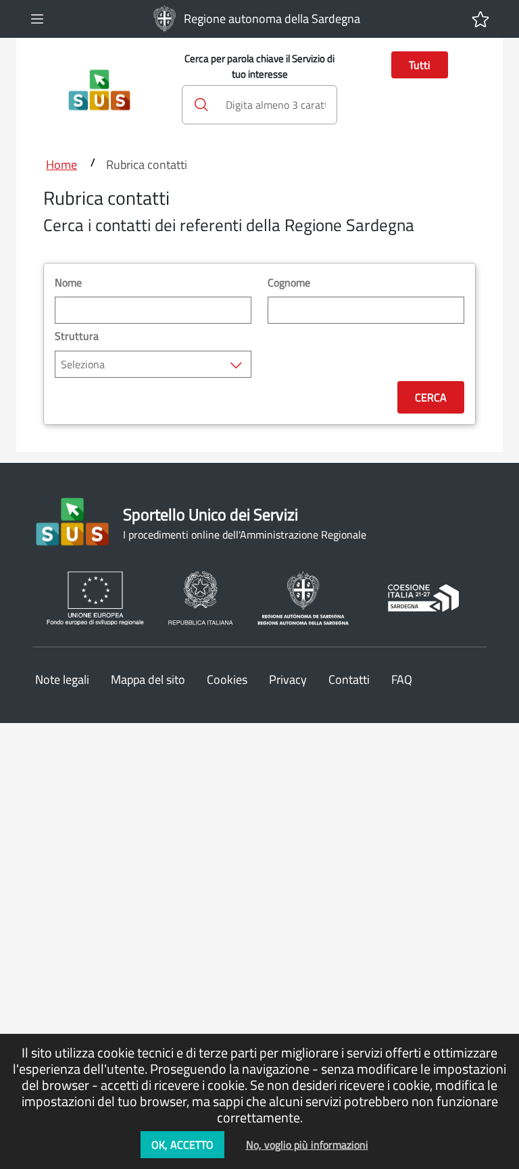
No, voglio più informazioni (307, 1145)
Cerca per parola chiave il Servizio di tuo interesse (259, 66)
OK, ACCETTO (182, 1145)
